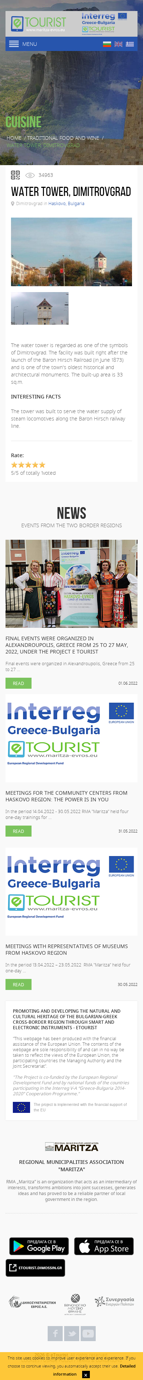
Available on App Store (104, 1246)
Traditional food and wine (63, 138)
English (118, 44)
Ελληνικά (130, 44)
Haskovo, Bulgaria (66, 203)
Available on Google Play (39, 1246)
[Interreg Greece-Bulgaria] (104, 24)
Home (14, 138)
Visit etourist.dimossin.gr (35, 1268)
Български (107, 44)
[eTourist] (38, 24)
